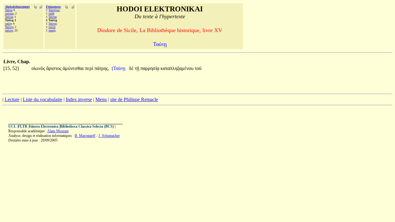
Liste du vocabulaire (42, 99)
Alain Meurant (58, 131)
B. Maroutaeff (85, 136)
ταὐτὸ (52, 27)
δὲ (132, 68)
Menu (101, 99)
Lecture (12, 99)
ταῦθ (51, 13)
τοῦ (198, 68)
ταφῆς (52, 30)
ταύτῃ (8, 23)
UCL (12, 126)
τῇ (137, 68)
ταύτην (9, 30)
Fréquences (53, 6)
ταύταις (9, 13)
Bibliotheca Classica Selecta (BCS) (87, 126)
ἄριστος (54, 68)
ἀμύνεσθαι (74, 68)
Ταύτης (52, 23)
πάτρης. (101, 68)
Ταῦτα (8, 10)
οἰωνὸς (38, 68)
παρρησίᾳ (150, 68)
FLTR (22, 126)
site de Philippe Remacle (134, 99)
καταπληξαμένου (177, 68)
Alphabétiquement (17, 6)
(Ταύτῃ (119, 68)
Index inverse (79, 99)
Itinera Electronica (43, 126)
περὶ (89, 68)
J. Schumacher (109, 136)
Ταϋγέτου (54, 10)
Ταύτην (9, 27)
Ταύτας (9, 16)
